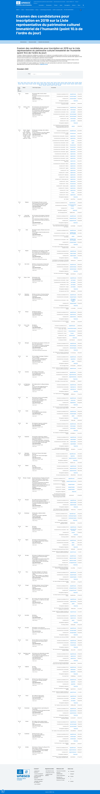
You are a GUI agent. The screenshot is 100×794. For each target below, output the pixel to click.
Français (76, 1)
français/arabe (73, 133)
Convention (41, 5)
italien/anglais (73, 109)
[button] (81, 10)
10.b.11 (52, 82)
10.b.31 (61, 83)
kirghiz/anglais (73, 441)
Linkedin (71, 781)
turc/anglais (73, 698)
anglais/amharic (73, 314)
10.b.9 (45, 82)
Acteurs (73, 5)
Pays (79, 5)
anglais (41, 64)
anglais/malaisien (73, 468)
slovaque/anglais (73, 630)
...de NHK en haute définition (48, 775)
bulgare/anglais (73, 253)
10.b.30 (57, 83)
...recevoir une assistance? (36, 771)
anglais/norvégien (73, 558)
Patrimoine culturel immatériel (24, 5)
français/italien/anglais (72, 328)
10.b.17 (73, 82)
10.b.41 (55, 85)
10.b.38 (44, 85)
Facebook (72, 771)
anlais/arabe (73, 400)
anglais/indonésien (72, 374)
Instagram (72, 773)
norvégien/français (72, 562)
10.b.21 (23, 83)
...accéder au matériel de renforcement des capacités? (38, 776)
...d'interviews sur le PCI (49, 772)
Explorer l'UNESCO (69, 1)
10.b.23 (30, 83)
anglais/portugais (73, 266)
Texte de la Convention (61, 770)
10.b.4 (28, 82)
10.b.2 (22, 82)
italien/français (72, 335)
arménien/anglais (73, 96)
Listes (61, 5)
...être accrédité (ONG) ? (38, 779)
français (45, 64)
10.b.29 (53, 83)
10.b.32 (64, 83)
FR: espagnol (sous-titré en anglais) (73, 300)
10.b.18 (76, 82)
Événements (48, 5)
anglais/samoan (73, 601)
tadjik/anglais (73, 669)
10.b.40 (52, 85)
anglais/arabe (73, 136)
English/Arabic (73, 402)
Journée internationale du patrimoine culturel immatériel (43, 1)
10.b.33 (68, 83)
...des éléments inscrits (49, 770)
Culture (22, 9)
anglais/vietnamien (72, 749)
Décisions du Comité (60, 780)
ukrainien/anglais (73, 724)
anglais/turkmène (73, 710)
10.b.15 (66, 82)
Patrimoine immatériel (30, 9)
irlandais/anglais (73, 413)
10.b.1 (19, 82)
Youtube (71, 776)
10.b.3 (25, 82)
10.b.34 (72, 83)
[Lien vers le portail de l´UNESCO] (24, 2)
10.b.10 (48, 82)
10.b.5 (32, 82)
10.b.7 (38, 82)
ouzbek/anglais (73, 736)
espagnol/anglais (73, 303)
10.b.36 (79, 83)
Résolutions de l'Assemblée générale (61, 778)
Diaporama (76, 100)
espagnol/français (73, 218)
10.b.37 (40, 85)
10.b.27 (45, 83)
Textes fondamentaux (61, 775)
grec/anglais (73, 111)
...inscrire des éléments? (38, 773)
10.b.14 (62, 82)
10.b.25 (38, 83)
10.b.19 (80, 82)
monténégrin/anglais (72, 515)
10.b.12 (55, 82)
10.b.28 (49, 83)
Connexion (35, 3)
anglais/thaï (73, 681)
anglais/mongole (73, 502)
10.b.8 (41, 82)
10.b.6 (35, 82)
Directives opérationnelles (59, 773)
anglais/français (73, 368)
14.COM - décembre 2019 (57, 9)
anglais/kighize (73, 439)
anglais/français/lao (72, 458)
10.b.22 (27, 83)
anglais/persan (73, 389)
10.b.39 (48, 85)
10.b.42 (59, 85)
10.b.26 (42, 83)
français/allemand (72, 331)
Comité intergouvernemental (45, 9)
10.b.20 (19, 83)
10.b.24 (34, 83)
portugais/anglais (73, 242)
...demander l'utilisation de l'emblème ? (38, 782)
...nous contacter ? (37, 784)
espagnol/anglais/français (71, 481)
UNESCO (18, 9)
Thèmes (55, 5)
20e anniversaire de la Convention (59, 1)
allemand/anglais (73, 114)
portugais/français (73, 588)
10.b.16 (69, 82)
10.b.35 (76, 83)
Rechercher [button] (83, 5)
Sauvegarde (67, 5)
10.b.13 (58, 82)
